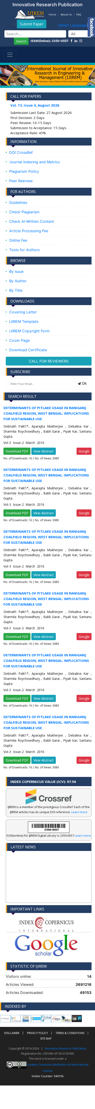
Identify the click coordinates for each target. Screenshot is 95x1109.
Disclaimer (11, 1033)
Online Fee (18, 240)
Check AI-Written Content (31, 221)
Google (84, 451)
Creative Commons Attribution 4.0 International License (58, 1067)
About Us (66, 14)
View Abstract (43, 451)
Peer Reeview (21, 180)
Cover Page (19, 340)
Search (21, 41)
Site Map (46, 1039)
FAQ (78, 14)
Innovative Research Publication (65, 1048)
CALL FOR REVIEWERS (48, 361)
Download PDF (17, 451)
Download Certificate (28, 350)
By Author (18, 281)
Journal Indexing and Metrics (34, 162)
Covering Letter (23, 312)
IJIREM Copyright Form (29, 331)
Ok (84, 383)
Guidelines (18, 202)
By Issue (16, 271)
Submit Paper (31, 24)
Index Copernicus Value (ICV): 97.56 (43, 781)
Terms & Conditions (70, 1033)
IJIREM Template (23, 321)
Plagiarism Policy (24, 171)
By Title (15, 290)
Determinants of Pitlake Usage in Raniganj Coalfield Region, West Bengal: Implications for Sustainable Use (46, 413)
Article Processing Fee (28, 231)
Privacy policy (37, 1033)
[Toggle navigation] (9, 54)
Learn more (79, 812)
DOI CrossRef (21, 152)
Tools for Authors (24, 249)
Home (52, 14)
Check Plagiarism (24, 212)
